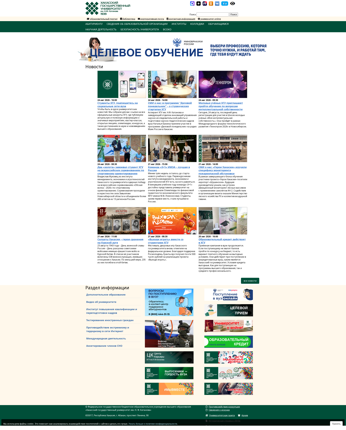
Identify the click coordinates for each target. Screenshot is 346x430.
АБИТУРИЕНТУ (94, 23)
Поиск (192, 14)
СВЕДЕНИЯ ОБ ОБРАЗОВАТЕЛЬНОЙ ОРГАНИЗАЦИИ (137, 23)
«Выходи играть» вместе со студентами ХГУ (165, 241)
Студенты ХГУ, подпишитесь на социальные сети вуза (117, 104)
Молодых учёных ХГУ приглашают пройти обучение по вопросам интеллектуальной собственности (221, 106)
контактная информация (181, 18)
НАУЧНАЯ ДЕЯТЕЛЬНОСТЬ (101, 29)
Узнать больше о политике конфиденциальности (153, 424)
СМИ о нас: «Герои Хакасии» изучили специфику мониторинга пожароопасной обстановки (223, 170)
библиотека (128, 18)
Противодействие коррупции (224, 406)
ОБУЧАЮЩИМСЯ (218, 23)
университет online (210, 18)
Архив (245, 415)
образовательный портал (103, 18)
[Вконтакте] (217, 3)
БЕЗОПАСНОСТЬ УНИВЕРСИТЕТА (140, 29)
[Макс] (192, 3)
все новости (250, 280)
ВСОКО (167, 29)
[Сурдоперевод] (225, 3)
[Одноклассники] (211, 3)
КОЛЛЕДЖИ (197, 23)
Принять (336, 424)
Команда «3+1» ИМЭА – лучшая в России (169, 168)
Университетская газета (222, 415)
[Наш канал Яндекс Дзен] (198, 3)
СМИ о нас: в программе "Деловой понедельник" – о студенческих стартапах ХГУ (170, 106)
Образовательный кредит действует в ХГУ (222, 241)
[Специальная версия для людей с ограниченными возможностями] (232, 3)
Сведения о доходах (219, 409)
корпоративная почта (152, 18)
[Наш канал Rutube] (205, 3)
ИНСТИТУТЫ (179, 23)
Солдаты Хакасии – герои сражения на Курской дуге (120, 241)
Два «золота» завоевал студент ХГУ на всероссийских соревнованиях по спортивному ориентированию (120, 170)
